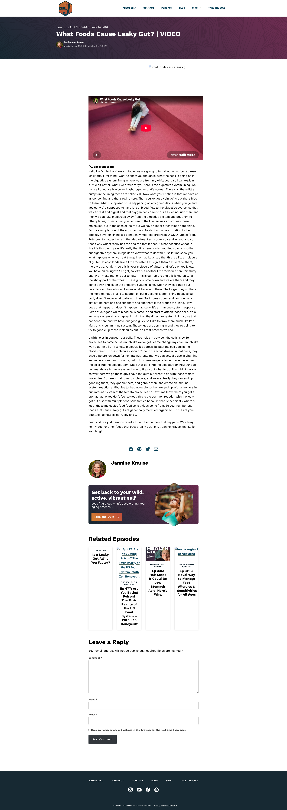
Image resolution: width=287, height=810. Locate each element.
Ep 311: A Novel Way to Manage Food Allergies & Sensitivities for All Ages (187, 582)
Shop (195, 8)
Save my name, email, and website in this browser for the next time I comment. (138, 730)
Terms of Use (171, 805)
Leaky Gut (68, 27)
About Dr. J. (129, 8)
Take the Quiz (216, 8)
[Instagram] (130, 789)
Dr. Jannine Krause (65, 8)
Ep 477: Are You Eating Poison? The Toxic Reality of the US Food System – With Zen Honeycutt (129, 606)
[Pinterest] (156, 789)
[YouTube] (139, 789)
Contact (148, 8)
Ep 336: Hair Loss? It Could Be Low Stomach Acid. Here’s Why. (157, 582)
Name (92, 699)
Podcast (166, 8)
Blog (182, 8)
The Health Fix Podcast (129, 583)
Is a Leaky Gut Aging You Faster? (100, 558)
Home (59, 27)
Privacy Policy (160, 805)
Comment (95, 657)
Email (92, 714)
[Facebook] (147, 789)
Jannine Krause (75, 42)
